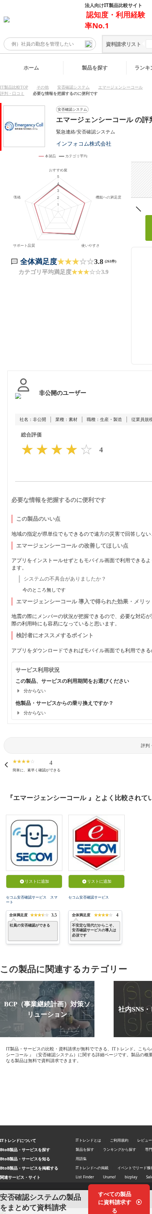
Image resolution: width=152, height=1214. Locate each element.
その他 (43, 87)
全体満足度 (38, 261)
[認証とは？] (23, 400)
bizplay (131, 1176)
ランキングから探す (119, 1149)
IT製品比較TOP (14, 87)
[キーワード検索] (88, 44)
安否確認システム (73, 87)
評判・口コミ (12, 93)
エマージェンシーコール (120, 87)
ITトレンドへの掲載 (92, 1167)
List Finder (85, 1176)
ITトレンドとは (88, 1140)
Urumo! (109, 1176)
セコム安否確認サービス (88, 897)
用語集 (81, 1158)
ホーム (31, 67)
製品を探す (95, 67)
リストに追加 (37, 881)
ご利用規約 (119, 1140)
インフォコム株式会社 (83, 143)
